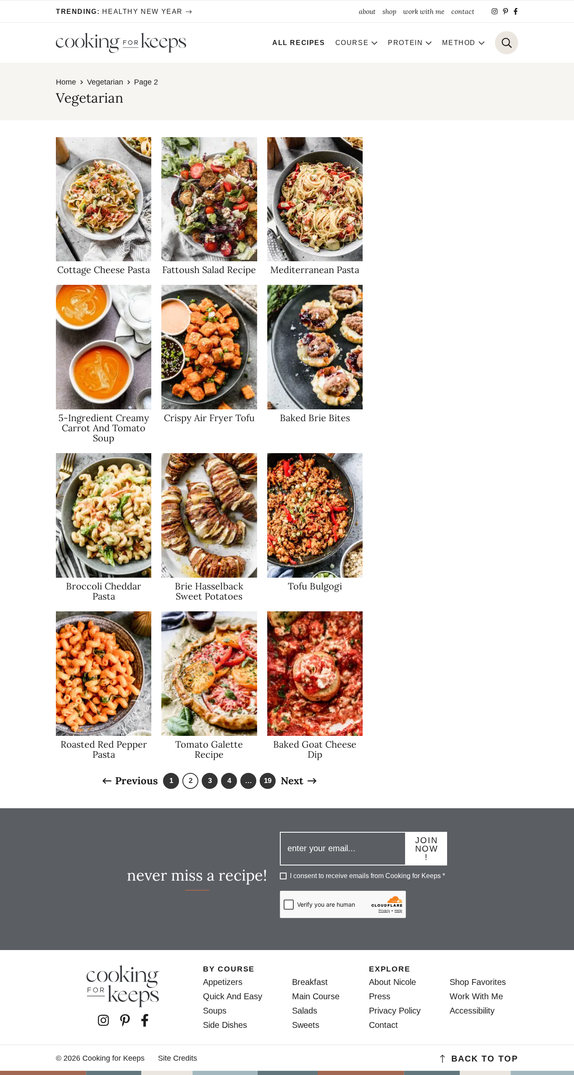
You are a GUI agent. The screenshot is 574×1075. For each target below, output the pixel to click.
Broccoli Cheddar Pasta (103, 591)
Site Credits (177, 1058)
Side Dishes (225, 1025)
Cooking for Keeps (121, 43)
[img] (494, 11)
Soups (214, 1010)
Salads (304, 1010)
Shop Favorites (478, 982)
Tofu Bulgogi (315, 586)
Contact (383, 1025)
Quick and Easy (232, 996)
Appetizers (222, 982)
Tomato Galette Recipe (209, 749)
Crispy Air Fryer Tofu (209, 418)
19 (268, 783)
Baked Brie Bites (315, 418)
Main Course (316, 996)
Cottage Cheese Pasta (103, 270)
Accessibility (472, 1010)
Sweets (305, 1025)
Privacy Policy (395, 1010)
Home (66, 82)
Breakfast (310, 982)
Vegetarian (105, 82)
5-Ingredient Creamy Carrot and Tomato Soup (103, 428)
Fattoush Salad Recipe (209, 270)
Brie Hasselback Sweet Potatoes (209, 591)
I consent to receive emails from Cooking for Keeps (367, 875)
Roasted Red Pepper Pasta (104, 749)
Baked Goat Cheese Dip (314, 749)
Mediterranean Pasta (314, 270)
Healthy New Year (119, 11)
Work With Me (476, 996)
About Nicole (392, 982)
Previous (136, 781)
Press (379, 996)
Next (292, 781)
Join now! (426, 849)
